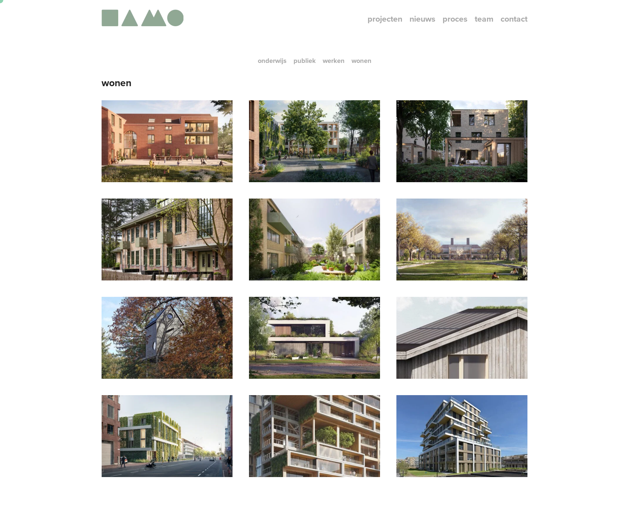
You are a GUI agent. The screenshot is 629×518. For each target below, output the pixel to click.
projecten (385, 19)
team (484, 19)
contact (514, 19)
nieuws (422, 19)
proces (455, 19)
